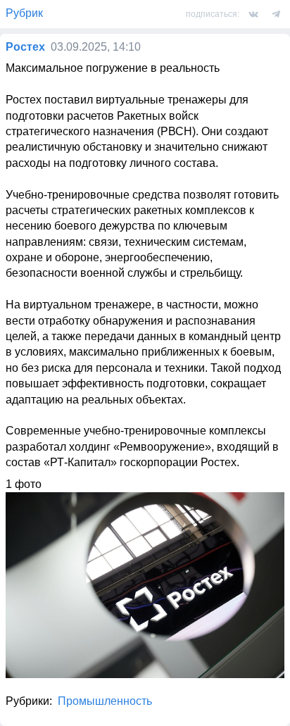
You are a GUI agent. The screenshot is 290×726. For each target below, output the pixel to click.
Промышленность (105, 701)
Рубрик (24, 13)
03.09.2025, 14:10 (96, 47)
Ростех (25, 47)
